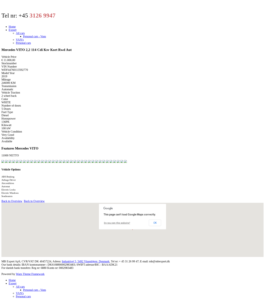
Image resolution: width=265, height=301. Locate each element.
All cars (20, 33)
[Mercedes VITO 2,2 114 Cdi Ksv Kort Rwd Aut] (6, 162)
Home (12, 26)
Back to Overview (11, 201)
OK (155, 222)
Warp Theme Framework (30, 274)
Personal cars (23, 42)
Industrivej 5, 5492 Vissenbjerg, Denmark (85, 261)
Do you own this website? (117, 223)
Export (12, 29)
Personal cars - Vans (34, 36)
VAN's (20, 39)
